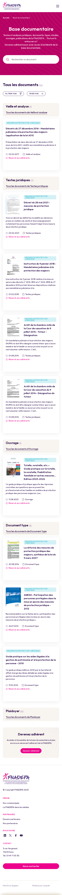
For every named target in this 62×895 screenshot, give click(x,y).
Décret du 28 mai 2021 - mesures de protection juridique (37, 206)
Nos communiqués (11, 803)
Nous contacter (31, 866)
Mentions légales (10, 885)
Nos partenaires (10, 823)
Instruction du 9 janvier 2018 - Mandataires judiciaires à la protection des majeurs (40, 267)
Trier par (34, 94)
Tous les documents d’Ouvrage (22, 448)
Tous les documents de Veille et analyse (26, 112)
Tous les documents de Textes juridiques (27, 186)
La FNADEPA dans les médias (16, 807)
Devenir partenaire (11, 819)
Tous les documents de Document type (26, 531)
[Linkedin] (4, 836)
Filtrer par (11, 94)
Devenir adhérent (31, 751)
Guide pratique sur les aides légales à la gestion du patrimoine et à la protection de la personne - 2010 (31, 660)
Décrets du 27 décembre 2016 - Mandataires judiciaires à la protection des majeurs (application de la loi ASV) (30, 132)
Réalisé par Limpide (41, 885)
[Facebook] (15, 836)
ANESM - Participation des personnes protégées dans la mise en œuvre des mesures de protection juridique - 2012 (40, 601)
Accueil (6, 18)
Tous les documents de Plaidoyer (23, 717)
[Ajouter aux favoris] (8, 165)
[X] (10, 836)
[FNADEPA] (12, 6)
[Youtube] (21, 836)
